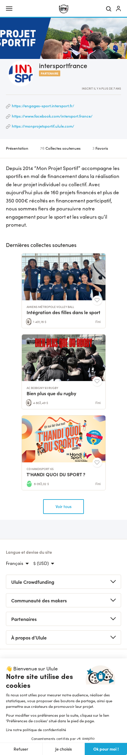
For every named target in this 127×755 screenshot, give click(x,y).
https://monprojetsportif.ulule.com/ (43, 125)
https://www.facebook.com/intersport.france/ (52, 115)
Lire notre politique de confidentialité (36, 729)
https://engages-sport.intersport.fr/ (43, 105)
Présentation (17, 148)
